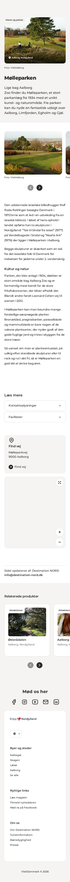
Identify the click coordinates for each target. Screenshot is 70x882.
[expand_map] (60, 482)
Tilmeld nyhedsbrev (23, 802)
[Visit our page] (24, 702)
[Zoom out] (59, 542)
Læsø (13, 765)
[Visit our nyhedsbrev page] (46, 702)
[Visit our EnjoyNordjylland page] (35, 702)
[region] (35, 512)
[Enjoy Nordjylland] (23, 719)
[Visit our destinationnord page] (56, 702)
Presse (14, 845)
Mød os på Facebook (23, 807)
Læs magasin (18, 797)
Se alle (14, 775)
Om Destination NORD (25, 829)
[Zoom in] (59, 532)
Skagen (15, 760)
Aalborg (15, 770)
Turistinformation (21, 835)
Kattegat (15, 755)
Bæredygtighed (20, 840)
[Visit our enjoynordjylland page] (14, 702)
